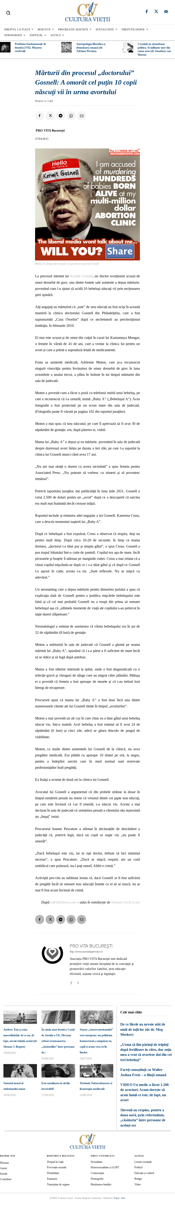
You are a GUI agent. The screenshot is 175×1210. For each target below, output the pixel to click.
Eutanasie (52, 1178)
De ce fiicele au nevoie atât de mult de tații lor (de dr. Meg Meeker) (142, 1029)
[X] (50, 115)
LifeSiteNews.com (63, 902)
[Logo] (87, 12)
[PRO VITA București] (52, 963)
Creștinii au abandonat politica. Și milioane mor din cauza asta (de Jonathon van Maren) (154, 49)
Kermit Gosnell (81, 276)
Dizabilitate (53, 1173)
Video (137, 1184)
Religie (138, 1178)
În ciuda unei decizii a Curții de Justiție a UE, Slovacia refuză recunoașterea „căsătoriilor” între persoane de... (58, 1041)
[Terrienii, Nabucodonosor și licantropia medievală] (96, 1071)
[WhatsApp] (71, 115)
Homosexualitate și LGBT (105, 1167)
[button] (8, 13)
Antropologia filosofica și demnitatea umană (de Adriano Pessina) (90, 47)
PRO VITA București (50, 130)
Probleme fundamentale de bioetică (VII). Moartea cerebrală (30, 47)
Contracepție (97, 1173)
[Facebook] (146, 12)
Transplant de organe (58, 1184)
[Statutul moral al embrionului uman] (20, 1071)
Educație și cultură (144, 1173)
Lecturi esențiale (143, 1161)
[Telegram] (60, 115)
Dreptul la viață (44, 101)
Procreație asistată (56, 1167)
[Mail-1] (166, 12)
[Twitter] (156, 12)
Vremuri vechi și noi (125, 902)
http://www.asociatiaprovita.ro (86, 951)
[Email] (81, 115)
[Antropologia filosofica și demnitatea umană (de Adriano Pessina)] (66, 47)
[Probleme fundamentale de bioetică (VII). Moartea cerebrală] (5, 47)
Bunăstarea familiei (101, 1184)
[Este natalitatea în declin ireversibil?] (58, 1071)
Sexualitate (96, 1161)
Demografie (97, 1178)
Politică (138, 1167)
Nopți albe (119, 1198)
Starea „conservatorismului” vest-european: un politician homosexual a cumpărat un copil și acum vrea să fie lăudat (96, 1041)
